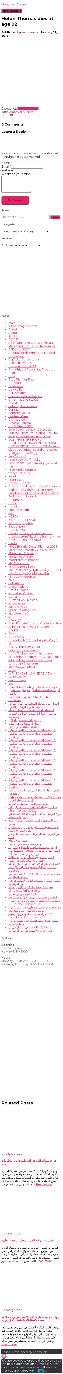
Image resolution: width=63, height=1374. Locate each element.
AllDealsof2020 (19, 349)
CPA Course (16, 419)
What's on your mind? (16, 174)
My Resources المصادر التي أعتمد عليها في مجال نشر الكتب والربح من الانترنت (34, 571)
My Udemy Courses (22, 576)
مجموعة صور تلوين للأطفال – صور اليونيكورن (34, 907)
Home (12, 503)
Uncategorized (28, 108)
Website (7, 170)
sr (9, 616)
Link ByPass (16, 530)
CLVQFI (13, 403)
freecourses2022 (20, 473)
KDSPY (13, 516)
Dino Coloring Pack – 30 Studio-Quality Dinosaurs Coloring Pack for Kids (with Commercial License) (33, 433)
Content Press (18, 416)
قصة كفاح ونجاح (17, 840)
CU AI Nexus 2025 (20, 426)
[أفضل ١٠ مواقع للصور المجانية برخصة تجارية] (31, 1230)
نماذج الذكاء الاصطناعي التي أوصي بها (30, 927)
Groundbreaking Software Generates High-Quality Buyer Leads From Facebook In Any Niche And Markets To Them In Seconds (34, 491)
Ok (41, 1370)
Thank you (16, 620)
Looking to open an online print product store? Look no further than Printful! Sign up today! (34, 537)
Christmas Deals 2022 (23, 399)
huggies (14, 506)
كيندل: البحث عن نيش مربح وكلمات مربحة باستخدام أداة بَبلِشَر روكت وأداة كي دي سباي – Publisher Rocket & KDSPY (34, 901)
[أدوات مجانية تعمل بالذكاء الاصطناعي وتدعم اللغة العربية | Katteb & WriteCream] (31, 1306)
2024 (12, 322)
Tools (12, 633)
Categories (8, 231)
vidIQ (12, 670)
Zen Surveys (17, 680)
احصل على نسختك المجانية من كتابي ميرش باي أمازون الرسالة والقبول (33, 705)
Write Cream (17, 677)
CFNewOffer (17, 393)
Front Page (16, 479)
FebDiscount (17, 456)
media (12, 543)
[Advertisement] (31, 279)
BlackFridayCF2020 (22, 366)
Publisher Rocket (20, 593)
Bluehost (14, 383)
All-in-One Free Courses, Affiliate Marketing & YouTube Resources (31, 344)
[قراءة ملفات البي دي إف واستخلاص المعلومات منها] (31, 1150)
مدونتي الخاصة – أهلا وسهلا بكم (26, 910)
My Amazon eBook (21, 566)
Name (6, 163)
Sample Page (17, 606)
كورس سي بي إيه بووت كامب (25, 844)
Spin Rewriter (17, 613)
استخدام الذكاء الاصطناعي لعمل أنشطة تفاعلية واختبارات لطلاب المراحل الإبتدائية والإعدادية (32, 714)
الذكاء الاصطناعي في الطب (24, 723)
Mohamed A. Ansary (22, 553)
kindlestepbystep (20, 523)
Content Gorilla (19, 413)
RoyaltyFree (16, 603)
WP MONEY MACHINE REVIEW (30, 673)
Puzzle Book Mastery (23, 600)
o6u (11, 580)
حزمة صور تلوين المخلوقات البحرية (28, 804)
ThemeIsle (40, 1352)
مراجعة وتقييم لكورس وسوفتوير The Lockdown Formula (30, 915)
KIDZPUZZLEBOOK (22, 520)
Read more (43, 1184)
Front (12, 476)
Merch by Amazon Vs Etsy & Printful (33, 550)
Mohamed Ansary (20, 556)
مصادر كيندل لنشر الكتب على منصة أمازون (33, 920)
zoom (12, 683)
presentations (18, 586)
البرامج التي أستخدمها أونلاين (24, 720)
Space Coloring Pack (22, 610)
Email (6, 166)
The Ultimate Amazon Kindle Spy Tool (35, 623)
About (12, 329)
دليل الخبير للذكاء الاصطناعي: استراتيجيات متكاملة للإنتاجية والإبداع (32, 809)
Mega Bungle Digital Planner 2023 (32, 546)
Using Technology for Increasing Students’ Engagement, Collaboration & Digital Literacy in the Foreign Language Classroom (34, 658)
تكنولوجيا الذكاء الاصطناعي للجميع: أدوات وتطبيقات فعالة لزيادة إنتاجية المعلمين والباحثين (32, 734)
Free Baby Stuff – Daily (24, 459)
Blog (11, 373)
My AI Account (18, 563)
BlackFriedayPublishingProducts (31, 369)
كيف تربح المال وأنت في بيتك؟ (26, 860)
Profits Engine (18, 590)
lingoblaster (16, 526)
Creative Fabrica (19, 423)
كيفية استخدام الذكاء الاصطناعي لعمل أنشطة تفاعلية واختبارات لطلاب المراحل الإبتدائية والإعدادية (34, 867)
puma (12, 596)
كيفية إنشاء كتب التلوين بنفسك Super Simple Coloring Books (30, 889)
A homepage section (22, 326)
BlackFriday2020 (20, 363)
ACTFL (13, 336)
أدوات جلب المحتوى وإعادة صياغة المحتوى (32, 687)
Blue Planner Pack (21, 379)
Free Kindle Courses (22, 469)
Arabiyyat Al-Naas (21, 112)
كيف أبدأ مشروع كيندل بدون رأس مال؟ (31, 857)
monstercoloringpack (23, 560)
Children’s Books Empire (25, 396)
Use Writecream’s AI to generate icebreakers (24, 648)
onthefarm (16, 583)
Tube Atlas (16, 636)
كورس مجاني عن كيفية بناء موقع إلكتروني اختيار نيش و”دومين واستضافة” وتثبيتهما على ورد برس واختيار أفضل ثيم (34, 851)
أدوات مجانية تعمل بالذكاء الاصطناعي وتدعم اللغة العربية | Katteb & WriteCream (30, 1318)
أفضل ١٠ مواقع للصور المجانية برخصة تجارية (27, 1240)
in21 (11, 513)
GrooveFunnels (19, 483)
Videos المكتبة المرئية (21, 667)
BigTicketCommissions (23, 359)
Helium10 (15, 499)
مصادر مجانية (16, 924)
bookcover (15, 386)
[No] (45, 1371)
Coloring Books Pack (22, 406)
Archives (7, 245)
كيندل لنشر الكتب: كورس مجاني (27, 894)
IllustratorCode (19, 510)
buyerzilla (15, 389)
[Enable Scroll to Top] (3, 1356)
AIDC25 (13, 339)
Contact (14, 409)
